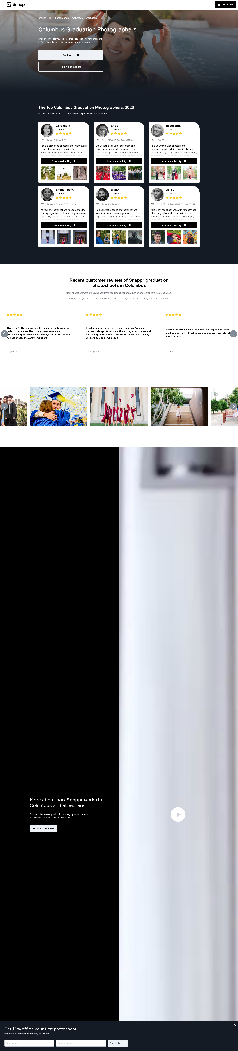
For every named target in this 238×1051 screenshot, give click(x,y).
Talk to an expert (70, 66)
